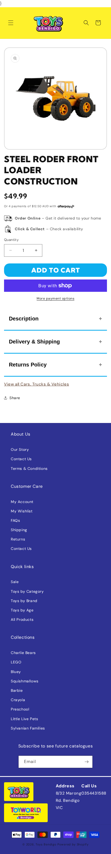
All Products (22, 619)
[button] (11, 23)
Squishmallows (25, 681)
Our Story (20, 449)
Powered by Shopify (73, 844)
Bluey (16, 671)
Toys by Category (27, 591)
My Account (22, 501)
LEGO (16, 662)
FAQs (15, 520)
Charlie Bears (23, 652)
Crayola (18, 699)
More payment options (55, 298)
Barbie (17, 690)
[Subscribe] (86, 761)
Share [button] (14, 397)
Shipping (19, 529)
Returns (18, 539)
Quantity (11, 239)
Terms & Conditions (29, 468)
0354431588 (93, 793)
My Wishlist (22, 511)
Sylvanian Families (28, 728)
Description (24, 319)
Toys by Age (22, 610)
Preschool (20, 709)
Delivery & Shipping (34, 342)
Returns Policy (28, 365)
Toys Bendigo (46, 844)
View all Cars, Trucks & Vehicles (36, 384)
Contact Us (21, 458)
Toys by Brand (24, 600)
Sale (15, 581)
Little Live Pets (24, 718)
